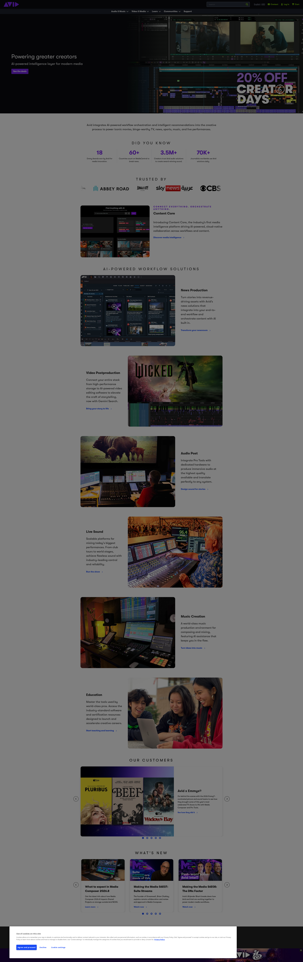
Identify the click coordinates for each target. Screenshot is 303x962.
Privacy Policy (159, 939)
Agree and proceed (26, 947)
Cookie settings (58, 947)
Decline (43, 947)
